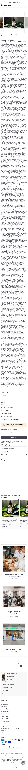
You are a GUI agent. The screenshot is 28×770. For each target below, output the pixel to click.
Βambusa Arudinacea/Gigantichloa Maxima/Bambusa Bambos (13, 82)
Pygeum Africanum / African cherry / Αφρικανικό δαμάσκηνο (13, 290)
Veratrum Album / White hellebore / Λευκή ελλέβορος (13, 369)
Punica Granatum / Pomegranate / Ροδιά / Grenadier (12, 289)
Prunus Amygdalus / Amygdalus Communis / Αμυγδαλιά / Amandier (13, 282)
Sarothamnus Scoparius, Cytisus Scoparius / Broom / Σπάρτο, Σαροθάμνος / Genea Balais (13, 319)
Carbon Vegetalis (11, 100)
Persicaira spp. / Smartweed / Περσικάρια (12, 262)
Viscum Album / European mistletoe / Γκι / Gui (14, 379)
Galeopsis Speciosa (12, 181)
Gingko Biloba (10, 186)
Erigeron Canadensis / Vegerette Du (14, 161)
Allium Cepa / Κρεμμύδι (8, 54)
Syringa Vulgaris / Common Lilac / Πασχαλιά (13, 343)
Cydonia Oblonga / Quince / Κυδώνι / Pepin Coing (13, 143)
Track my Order (4, 704)
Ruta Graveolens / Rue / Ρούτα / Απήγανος (12, 309)
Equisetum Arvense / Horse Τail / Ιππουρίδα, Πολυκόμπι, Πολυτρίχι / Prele (14, 160)
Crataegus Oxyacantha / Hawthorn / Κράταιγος (12, 138)
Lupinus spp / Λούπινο (10, 226)
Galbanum (23, 384)
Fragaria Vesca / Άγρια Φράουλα (10, 177)
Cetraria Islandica (17, 110)
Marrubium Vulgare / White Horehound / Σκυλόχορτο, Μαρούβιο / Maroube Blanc (13, 232)
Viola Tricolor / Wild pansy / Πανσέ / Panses (16, 378)
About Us (3, 703)
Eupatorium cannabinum (13, 167)
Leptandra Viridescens (17, 217)
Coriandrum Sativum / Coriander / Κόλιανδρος (12, 136)
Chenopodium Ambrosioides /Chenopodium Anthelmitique (12, 112)
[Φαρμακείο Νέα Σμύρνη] (14, 634)
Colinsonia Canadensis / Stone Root (12, 133)
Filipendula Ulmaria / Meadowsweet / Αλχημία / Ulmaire (12, 173)
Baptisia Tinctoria (7, 84)
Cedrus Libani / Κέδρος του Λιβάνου (11, 104)
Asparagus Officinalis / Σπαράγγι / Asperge (11, 78)
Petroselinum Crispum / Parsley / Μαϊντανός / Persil (13, 263)
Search (2, 720)
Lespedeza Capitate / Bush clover (9, 218)
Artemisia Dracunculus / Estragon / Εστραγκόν (11, 74)
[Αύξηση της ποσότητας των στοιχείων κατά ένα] (7, 398)
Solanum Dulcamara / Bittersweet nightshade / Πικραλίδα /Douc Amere (11, 332)
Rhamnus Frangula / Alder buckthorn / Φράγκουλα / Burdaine (11, 298)
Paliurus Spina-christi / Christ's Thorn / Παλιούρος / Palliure (13, 257)
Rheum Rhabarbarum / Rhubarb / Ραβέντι (11, 299)
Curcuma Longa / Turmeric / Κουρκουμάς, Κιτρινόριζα (12, 141)
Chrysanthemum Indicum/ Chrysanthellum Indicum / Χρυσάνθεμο (13, 118)
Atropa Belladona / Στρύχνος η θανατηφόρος (13, 80)
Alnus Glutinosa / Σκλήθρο (10, 55)
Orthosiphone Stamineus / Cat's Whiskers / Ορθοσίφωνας (12, 255)
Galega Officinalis (16, 182)
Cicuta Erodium (10, 121)
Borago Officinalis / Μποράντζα (8, 89)
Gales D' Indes (6, 385)
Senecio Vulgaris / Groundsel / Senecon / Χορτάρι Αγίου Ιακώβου (12, 327)
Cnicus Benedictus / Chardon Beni (10, 130)
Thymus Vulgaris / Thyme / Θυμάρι (15, 354)
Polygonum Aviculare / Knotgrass (9, 276)
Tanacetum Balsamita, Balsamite (17, 348)
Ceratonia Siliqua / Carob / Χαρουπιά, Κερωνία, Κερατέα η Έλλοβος (13, 108)
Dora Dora (12, 150)
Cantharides (22, 95)
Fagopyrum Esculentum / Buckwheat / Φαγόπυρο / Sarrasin (12, 169)
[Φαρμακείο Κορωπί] (14, 597)
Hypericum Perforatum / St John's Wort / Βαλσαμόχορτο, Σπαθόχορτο (13, 204)
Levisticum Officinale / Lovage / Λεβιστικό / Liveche (12, 219)
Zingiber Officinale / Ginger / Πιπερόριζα (10, 384)
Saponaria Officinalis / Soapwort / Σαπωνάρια (12, 318)
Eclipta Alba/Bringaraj (19, 153)
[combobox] (14, 8)
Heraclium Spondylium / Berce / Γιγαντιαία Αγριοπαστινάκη (11, 198)
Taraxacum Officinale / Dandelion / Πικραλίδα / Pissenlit (12, 350)
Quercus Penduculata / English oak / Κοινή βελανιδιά (11, 294)
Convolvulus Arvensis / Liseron (13, 135)
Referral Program (5, 708)
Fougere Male (22, 176)
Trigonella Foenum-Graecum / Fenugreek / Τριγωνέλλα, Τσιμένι (12, 358)
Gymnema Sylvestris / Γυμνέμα (8, 189)
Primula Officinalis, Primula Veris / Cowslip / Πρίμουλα (11, 280)
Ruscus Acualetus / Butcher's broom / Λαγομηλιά (13, 307)
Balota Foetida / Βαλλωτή (14, 81)
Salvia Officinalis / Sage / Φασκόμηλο (12, 311)
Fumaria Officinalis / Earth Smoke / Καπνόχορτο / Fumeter (13, 179)
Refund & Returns (5, 718)
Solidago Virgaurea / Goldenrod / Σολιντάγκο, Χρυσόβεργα (12, 333)
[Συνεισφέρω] (21, 666)
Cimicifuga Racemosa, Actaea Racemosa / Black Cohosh (13, 122)
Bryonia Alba (13, 90)
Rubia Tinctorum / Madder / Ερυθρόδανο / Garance (12, 305)
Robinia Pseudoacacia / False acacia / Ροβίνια (12, 301)
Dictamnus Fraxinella (21, 148)
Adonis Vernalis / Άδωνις (10, 45)
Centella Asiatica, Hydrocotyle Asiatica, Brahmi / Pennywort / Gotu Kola (13, 106)
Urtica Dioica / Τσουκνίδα (15, 365)
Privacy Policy (4, 714)
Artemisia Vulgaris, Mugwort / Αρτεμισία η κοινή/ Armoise (12, 75)
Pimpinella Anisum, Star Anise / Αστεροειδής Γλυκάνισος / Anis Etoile (13, 266)
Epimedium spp (14, 159)
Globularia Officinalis (13, 387)
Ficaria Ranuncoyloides (17, 171)
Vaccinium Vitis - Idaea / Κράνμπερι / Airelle (11, 367)
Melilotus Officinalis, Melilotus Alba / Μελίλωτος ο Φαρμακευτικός (12, 237)
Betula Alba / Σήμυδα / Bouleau (14, 86)
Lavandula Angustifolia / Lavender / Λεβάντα (15, 213)
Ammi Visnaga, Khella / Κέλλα (12, 57)
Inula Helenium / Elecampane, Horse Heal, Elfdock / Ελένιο (13, 207)
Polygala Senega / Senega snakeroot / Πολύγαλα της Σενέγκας (12, 275)
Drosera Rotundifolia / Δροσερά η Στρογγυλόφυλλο (13, 151)
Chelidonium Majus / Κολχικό (8, 112)
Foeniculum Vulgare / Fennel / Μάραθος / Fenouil (13, 175)
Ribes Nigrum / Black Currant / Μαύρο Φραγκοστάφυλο (13, 300)
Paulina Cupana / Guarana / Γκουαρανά (17, 261)
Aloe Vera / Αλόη (21, 55)
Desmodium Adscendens (20, 147)
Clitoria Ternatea (22, 129)
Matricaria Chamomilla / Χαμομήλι (15, 235)
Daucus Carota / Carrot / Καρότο (12, 146)
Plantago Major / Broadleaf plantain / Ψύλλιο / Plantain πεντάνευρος (13, 272)
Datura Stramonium (14, 146)
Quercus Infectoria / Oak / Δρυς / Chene (12, 293)
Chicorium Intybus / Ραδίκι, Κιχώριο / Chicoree (12, 114)
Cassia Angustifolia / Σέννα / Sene (19, 101)
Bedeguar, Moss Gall (17, 84)
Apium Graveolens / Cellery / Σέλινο (12, 65)
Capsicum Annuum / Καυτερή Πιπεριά (12, 98)
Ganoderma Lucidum (15, 385)
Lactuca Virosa (10, 212)
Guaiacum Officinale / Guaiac (14, 188)
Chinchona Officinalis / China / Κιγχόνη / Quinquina (13, 115)
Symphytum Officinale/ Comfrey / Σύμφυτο (15, 342)
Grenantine (21, 387)
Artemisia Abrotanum (11, 73)
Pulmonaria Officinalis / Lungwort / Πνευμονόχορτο (12, 288)
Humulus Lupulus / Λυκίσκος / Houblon (10, 200)
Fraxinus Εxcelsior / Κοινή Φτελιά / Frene (12, 178)
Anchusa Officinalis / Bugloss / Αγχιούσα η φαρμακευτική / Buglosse (12, 59)
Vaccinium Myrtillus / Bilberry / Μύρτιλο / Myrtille (12, 366)
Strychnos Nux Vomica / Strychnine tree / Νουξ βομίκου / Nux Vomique (13, 338)
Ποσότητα (3, 395)
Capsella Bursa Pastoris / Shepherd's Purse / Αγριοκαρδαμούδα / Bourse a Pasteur (11, 97)
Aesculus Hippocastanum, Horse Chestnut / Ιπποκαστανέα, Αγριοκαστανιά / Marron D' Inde (12, 47)
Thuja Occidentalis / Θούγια (19, 351)
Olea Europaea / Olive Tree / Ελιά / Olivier (16, 252)
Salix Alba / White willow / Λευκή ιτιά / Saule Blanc (13, 310)
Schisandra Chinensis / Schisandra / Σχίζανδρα (12, 321)
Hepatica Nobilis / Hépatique (17, 196)
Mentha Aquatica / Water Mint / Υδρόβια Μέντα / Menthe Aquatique (12, 240)
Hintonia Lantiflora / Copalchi (16, 199)
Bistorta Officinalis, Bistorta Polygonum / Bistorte (13, 87)
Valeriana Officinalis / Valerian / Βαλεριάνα (11, 368)
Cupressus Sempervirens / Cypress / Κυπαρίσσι (13, 140)
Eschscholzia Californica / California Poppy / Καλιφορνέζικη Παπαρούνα (11, 164)
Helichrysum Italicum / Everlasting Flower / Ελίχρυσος (12, 195)
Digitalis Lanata (6, 149)
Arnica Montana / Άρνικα (13, 71)
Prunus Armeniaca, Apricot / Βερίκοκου (11, 283)
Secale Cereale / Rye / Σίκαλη (15, 325)
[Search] (25, 8)
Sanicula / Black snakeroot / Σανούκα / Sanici (13, 316)
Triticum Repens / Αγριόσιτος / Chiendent (13, 359)
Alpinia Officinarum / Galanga (8, 56)
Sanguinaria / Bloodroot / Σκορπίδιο (16, 314)
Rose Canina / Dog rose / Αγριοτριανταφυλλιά (13, 303)
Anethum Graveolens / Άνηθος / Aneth (14, 60)
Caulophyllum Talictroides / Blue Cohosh (16, 103)
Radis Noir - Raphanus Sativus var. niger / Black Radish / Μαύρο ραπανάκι (13, 296)
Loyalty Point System (5, 709)
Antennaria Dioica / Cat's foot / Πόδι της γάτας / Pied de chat (13, 64)
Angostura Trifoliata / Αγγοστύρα (14, 62)
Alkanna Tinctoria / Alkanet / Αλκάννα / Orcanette (14, 52)
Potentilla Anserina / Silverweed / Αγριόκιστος (12, 278)
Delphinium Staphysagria (9, 148)
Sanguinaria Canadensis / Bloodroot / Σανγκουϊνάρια (13, 315)
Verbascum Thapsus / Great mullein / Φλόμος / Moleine (12, 372)
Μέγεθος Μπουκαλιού (6, 390)
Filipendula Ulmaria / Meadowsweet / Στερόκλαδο (12, 174)
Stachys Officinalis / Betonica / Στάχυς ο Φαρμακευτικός (10, 335)
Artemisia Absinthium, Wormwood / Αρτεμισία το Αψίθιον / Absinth (13, 72)
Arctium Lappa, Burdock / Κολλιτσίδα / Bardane (12, 66)
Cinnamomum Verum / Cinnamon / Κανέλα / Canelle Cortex (13, 123)
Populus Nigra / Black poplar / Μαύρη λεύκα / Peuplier (13, 277)
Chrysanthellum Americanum (8, 118)
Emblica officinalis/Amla (17, 156)
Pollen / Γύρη (11, 274)
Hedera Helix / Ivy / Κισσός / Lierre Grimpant (12, 193)
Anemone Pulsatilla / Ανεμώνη (14, 60)
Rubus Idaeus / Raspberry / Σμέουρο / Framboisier (13, 306)
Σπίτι (2, 35)
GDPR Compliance (5, 713)
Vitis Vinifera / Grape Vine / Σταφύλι (9, 381)
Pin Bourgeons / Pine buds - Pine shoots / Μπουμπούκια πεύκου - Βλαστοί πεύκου (13, 268)
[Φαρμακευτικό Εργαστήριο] (14, 559)
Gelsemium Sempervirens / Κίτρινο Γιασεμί (14, 183)
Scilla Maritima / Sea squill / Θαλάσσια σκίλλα (13, 322)
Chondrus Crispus (17, 117)
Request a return (5, 706)
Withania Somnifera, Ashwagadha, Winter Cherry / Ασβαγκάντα (13, 381)
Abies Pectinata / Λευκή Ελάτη (10, 41)
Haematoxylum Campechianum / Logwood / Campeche (12, 190)
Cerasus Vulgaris (16, 109)
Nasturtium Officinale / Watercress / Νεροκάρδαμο (12, 248)
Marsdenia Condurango (8, 234)
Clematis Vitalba (13, 129)
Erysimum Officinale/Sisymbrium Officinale (11, 163)
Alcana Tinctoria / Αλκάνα (21, 51)
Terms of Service (5, 711)
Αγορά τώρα (14, 437)
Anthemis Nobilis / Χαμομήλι (13, 64)
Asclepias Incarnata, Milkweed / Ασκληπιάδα (11, 77)
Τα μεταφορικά (4, 429)
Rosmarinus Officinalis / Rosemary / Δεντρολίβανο (11, 304)
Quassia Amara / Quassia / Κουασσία (9, 292)
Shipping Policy (4, 716)
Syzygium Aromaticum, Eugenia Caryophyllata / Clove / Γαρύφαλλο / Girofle (14, 345)
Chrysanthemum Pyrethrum (7, 120)
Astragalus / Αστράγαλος (14, 79)
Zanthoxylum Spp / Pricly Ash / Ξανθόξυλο (12, 383)
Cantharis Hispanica (13, 95)
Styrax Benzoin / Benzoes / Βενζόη (9, 339)
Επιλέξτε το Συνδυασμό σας (7, 40)
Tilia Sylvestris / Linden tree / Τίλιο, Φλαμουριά (13, 355)
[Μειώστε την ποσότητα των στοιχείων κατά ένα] (2, 398)
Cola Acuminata (14, 132)
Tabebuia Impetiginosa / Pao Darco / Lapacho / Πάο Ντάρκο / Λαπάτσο (13, 346)
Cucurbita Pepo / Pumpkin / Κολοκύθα (10, 140)
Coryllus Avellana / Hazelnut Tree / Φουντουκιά (12, 137)
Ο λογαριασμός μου (5, 721)
